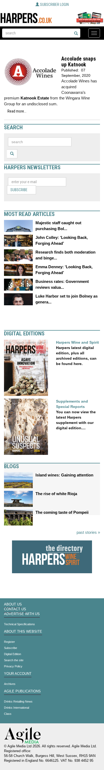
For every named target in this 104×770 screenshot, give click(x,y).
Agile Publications (22, 691)
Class (7, 713)
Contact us (15, 609)
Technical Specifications (19, 624)
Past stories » (88, 532)
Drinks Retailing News (18, 701)
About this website (23, 631)
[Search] (76, 33)
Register (9, 641)
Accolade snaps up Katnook (78, 62)
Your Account (17, 674)
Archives (9, 683)
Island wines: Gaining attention (64, 475)
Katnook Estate (35, 98)
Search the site (13, 660)
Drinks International (16, 707)
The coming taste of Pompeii (62, 512)
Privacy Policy (13, 666)
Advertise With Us (22, 614)
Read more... (16, 111)
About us (13, 604)
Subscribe (18, 190)
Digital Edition (12, 654)
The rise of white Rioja (56, 493)
